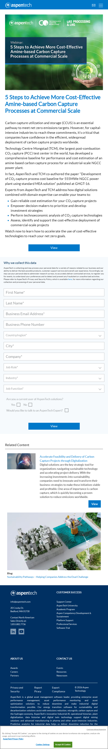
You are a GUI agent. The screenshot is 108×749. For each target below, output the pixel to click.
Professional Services (67, 624)
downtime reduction (79, 724)
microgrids (73, 710)
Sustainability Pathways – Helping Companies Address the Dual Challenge (47, 576)
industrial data (42, 724)
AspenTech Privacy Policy (13, 739)
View (94, 504)
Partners (14, 675)
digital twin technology (59, 717)
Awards (14, 668)
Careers (14, 671)
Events (60, 668)
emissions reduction (57, 710)
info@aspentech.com (20, 601)
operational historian (81, 714)
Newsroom (62, 675)
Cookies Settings (43, 745)
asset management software (48, 697)
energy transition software (57, 707)
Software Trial (63, 628)
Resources (62, 671)
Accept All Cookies (63, 745)
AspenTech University (67, 605)
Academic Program (66, 609)
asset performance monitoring (62, 700)
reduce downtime (52, 703)
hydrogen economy (23, 714)
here (70, 279)
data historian (32, 717)
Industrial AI (64, 714)
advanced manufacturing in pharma (42, 720)
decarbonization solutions (23, 710)
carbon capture (86, 710)
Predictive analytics (20, 724)
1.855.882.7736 (18, 624)
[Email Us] (93, 5)
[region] (54, 737)
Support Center (64, 601)
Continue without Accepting (96, 729)
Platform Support (65, 620)
